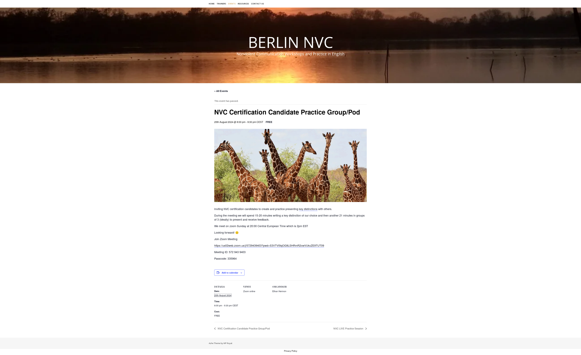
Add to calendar (230, 272)
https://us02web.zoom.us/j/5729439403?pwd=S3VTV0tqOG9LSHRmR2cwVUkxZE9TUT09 (269, 245)
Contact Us (257, 3)
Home (212, 3)
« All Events (221, 91)
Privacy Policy (290, 351)
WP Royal (227, 343)
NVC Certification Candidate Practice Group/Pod (243, 328)
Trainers (221, 3)
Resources (243, 3)
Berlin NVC (290, 42)
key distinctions (308, 209)
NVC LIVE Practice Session (348, 328)
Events (232, 3)
